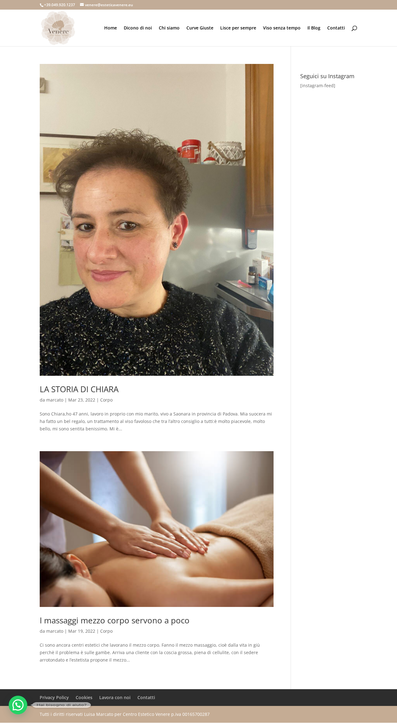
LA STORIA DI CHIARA (79, 389)
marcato (54, 400)
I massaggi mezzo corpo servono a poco (115, 620)
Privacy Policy (54, 697)
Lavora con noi (115, 697)
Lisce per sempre (238, 28)
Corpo (106, 400)
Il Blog (313, 28)
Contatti (336, 28)
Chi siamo (169, 28)
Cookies (84, 697)
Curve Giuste (199, 28)
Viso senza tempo (282, 28)
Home (110, 28)
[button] (18, 705)
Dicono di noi (138, 28)
